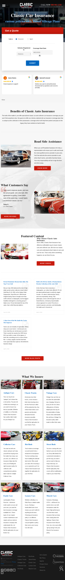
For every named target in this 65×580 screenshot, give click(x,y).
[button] (3, 5)
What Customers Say (14, 185)
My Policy (42, 558)
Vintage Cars (51, 393)
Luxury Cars (30, 495)
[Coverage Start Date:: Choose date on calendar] (40, 56)
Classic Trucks (31, 393)
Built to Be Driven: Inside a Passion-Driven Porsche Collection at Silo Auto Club (48, 283)
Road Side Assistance (48, 141)
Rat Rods (31, 556)
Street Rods (51, 444)
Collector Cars (9, 444)
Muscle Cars (52, 495)
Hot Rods (28, 444)
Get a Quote (43, 555)
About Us (42, 570)
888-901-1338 (56, 4)
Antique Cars (8, 392)
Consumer (21, 39)
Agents (42, 561)
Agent (31, 39)
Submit (32, 63)
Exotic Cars (8, 495)
